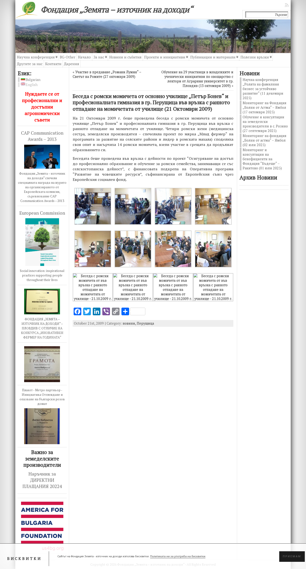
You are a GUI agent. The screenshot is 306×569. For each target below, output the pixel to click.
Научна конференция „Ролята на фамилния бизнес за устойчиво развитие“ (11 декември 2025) (263, 88)
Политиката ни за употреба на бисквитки (177, 556)
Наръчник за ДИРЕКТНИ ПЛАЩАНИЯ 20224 (42, 480)
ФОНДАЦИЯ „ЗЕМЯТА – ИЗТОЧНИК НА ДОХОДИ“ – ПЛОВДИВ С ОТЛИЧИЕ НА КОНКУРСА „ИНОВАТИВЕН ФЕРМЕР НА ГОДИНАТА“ (42, 328)
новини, (130, 323)
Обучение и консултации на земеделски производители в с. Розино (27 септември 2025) (265, 124)
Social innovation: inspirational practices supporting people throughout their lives (42, 275)
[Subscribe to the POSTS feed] (287, 5)
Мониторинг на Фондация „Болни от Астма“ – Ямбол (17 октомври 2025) (264, 107)
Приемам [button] (292, 556)
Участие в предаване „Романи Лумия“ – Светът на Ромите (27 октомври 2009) (107, 74)
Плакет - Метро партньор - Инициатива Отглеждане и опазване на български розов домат (42, 397)
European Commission (42, 213)
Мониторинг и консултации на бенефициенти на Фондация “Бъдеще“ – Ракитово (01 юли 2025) (262, 159)
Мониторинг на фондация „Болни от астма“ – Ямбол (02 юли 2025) (264, 140)
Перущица (145, 323)
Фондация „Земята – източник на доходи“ (117, 9)
